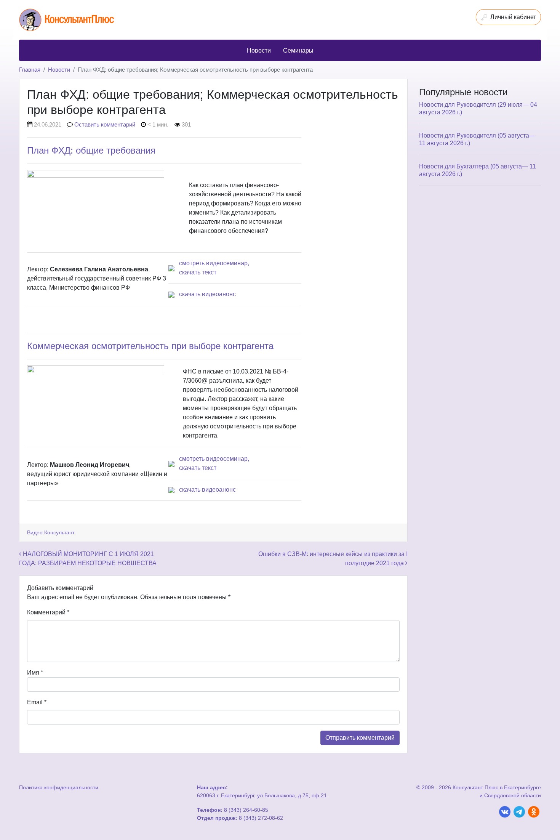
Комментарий (48, 612)
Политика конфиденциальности (58, 787)
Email (36, 702)
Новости (59, 69)
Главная (29, 69)
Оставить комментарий (104, 124)
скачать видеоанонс (207, 294)
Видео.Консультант (51, 532)
